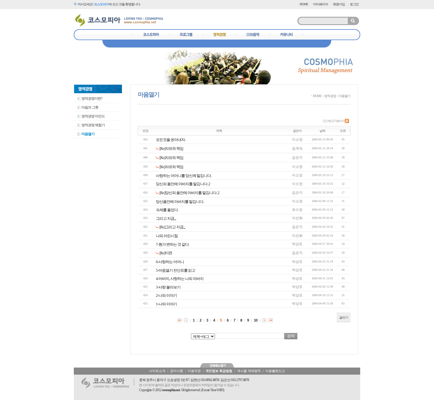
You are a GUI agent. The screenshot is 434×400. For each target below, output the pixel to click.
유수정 (297, 210)
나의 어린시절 (167, 236)
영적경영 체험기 (93, 125)
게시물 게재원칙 (249, 371)
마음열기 (87, 134)
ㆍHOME (302, 4)
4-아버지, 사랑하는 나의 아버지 (179, 278)
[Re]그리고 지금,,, (172, 227)
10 (255, 320)
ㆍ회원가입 (337, 4)
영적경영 (330, 96)
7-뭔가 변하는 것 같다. (172, 244)
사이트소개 (157, 371)
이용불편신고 (275, 371)
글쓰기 (343, 317)
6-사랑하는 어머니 (170, 262)
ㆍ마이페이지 (319, 4)
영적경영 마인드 (93, 116)
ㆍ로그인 (353, 4)
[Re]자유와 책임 (171, 148)
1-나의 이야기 (166, 304)
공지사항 (176, 371)
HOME (317, 96)
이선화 (297, 218)
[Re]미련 (165, 253)
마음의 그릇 (89, 107)
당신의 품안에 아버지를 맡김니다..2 (183, 184)
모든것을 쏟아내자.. (171, 139)
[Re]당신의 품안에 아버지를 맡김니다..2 (189, 193)
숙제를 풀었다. (167, 210)
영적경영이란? (91, 98)
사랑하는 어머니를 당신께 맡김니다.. (184, 175)
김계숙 (297, 148)
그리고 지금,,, (166, 218)
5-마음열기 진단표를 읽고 (175, 270)
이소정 (297, 139)
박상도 (297, 244)
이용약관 (194, 371)
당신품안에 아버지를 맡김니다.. (180, 201)
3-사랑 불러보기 (168, 287)
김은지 (297, 157)
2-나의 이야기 (166, 295)
